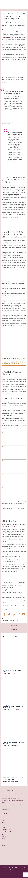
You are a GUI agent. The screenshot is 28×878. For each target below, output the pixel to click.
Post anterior (14, 625)
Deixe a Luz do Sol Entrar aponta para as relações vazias (12, 670)
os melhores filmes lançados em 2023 (10, 798)
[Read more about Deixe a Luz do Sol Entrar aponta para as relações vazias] (14, 653)
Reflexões (13, 709)
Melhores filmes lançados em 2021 (13, 742)
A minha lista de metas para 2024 (9, 796)
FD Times (16, 605)
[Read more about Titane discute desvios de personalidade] (14, 762)
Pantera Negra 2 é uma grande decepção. (12, 804)
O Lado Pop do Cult (6, 831)
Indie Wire (11, 605)
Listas (12, 745)
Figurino (3, 26)
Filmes (14, 25)
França (7, 26)
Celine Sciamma (20, 25)
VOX (6, 605)
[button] (4, 614)
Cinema (4, 673)
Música (3, 827)
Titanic (13, 526)
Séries (3, 838)
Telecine (12, 26)
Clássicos (4, 818)
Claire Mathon (17, 194)
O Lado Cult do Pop (6, 829)
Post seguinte (14, 629)
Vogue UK (22, 605)
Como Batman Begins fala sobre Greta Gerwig (13, 793)
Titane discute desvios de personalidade (13, 778)
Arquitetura (4, 813)
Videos (3, 840)
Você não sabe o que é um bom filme (13, 706)
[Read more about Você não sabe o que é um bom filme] (14, 690)
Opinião (12, 781)
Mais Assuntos (5, 824)
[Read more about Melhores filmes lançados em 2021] (14, 726)
